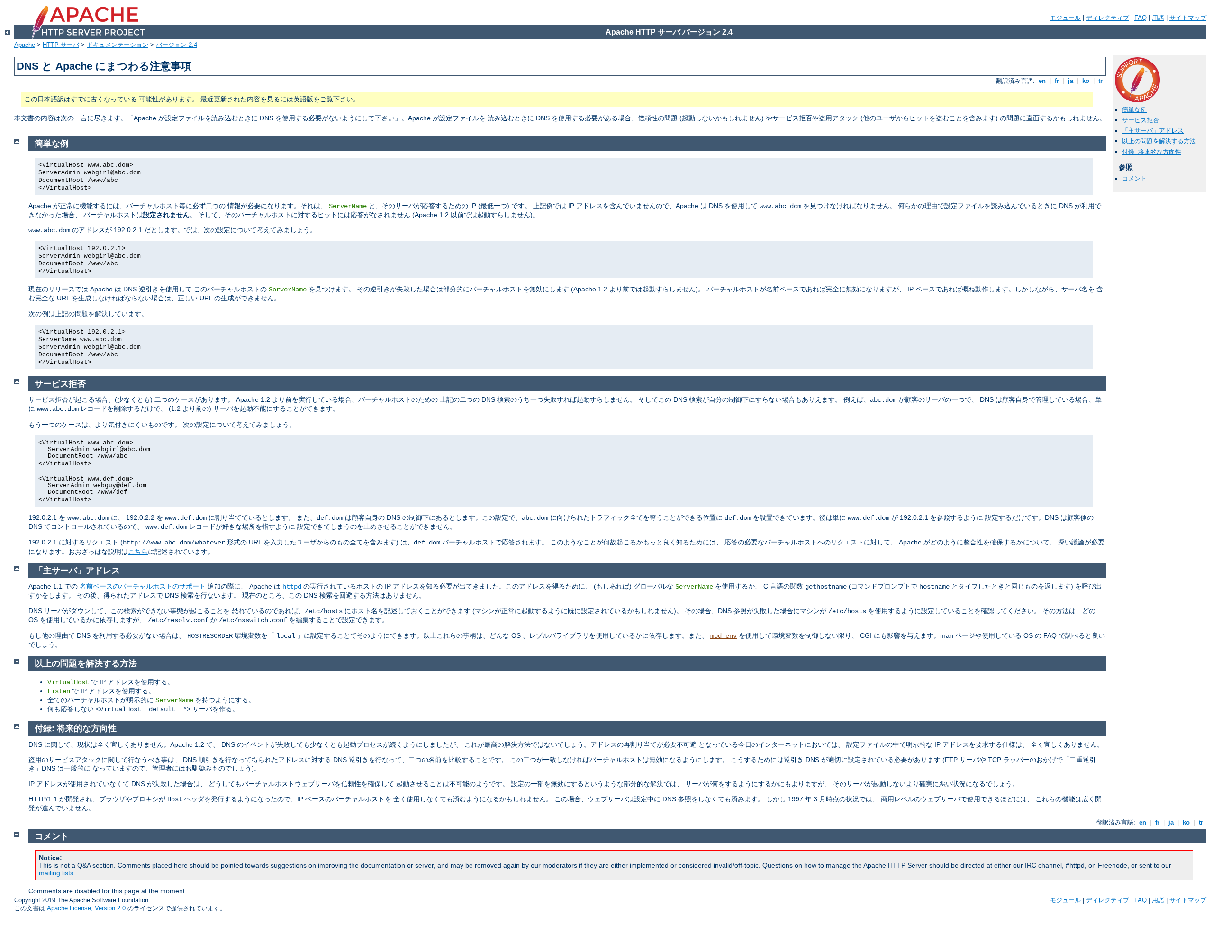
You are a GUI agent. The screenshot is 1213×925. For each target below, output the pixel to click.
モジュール (1065, 17)
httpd (291, 586)
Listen (58, 691)
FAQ (1140, 17)
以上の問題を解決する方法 (1159, 141)
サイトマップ (1187, 17)
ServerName (348, 206)
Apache (24, 44)
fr (1057, 80)
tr (1100, 80)
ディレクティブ (1107, 17)
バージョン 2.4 (176, 44)
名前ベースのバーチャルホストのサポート (143, 586)
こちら (138, 551)
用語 (1158, 17)
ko (1085, 80)
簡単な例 (1134, 109)
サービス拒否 (1140, 120)
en (1042, 80)
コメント (1134, 178)
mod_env (723, 636)
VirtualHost (68, 682)
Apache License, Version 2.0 (86, 908)
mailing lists (56, 873)
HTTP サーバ (61, 44)
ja (1070, 80)
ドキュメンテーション (117, 44)
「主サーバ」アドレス (1153, 130)
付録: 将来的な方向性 (1151, 151)
